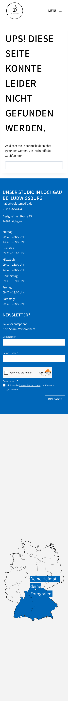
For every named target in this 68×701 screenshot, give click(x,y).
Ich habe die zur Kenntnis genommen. (30, 387)
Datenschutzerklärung (30, 385)
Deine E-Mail (10, 353)
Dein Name (9, 336)
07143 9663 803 (12, 209)
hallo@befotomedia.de (17, 203)
